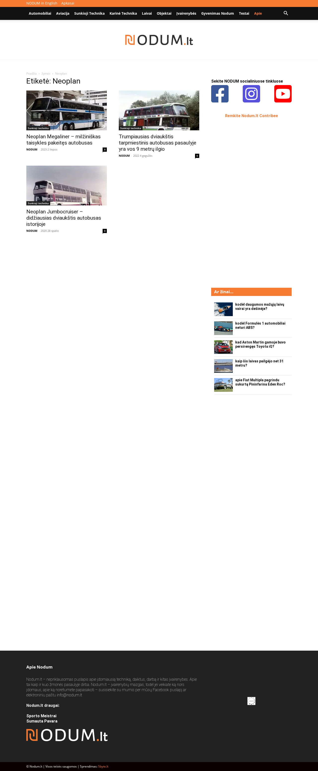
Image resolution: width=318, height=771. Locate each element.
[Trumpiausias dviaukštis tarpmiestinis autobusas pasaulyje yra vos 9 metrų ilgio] (159, 110)
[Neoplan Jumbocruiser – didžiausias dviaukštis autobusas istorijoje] (66, 185)
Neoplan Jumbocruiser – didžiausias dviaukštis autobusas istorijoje (63, 218)
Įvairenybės (186, 13)
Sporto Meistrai (41, 716)
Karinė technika (123, 13)
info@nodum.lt (69, 695)
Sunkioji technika (89, 13)
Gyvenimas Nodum (217, 13)
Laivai (147, 13)
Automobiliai (40, 13)
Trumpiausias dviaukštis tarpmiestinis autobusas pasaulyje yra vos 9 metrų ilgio (157, 143)
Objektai (164, 13)
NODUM (31, 149)
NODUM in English (41, 3)
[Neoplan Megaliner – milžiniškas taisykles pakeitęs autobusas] (66, 110)
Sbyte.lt (103, 766)
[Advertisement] (248, 202)
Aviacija (62, 13)
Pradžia (31, 73)
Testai (244, 13)
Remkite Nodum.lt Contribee (251, 115)
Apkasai (67, 3)
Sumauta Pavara (41, 721)
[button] (286, 13)
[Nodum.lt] (159, 40)
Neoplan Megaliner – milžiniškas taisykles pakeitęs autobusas (63, 140)
